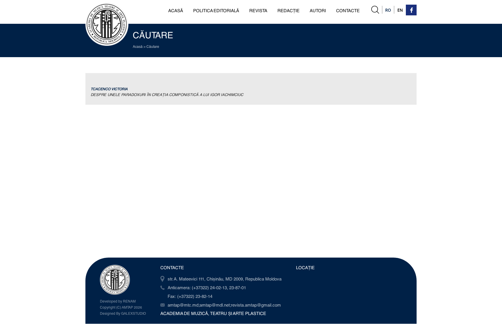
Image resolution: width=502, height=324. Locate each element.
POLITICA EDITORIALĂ (216, 10)
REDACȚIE (288, 10)
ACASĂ (175, 10)
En (400, 10)
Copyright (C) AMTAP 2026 (121, 307)
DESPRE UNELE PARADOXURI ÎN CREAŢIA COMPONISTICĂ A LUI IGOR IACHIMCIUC (167, 94)
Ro (388, 10)
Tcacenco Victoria (109, 89)
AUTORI (318, 10)
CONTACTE (348, 10)
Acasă (138, 46)
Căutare (152, 46)
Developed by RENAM (118, 301)
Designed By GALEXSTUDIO (123, 313)
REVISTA (258, 10)
